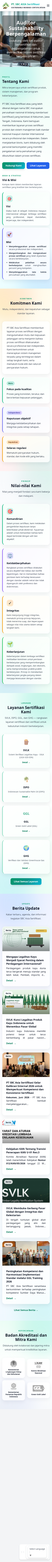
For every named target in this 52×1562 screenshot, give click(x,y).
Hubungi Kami (14, 165)
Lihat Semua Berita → (26, 1310)
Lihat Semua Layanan (26, 881)
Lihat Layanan (38, 165)
